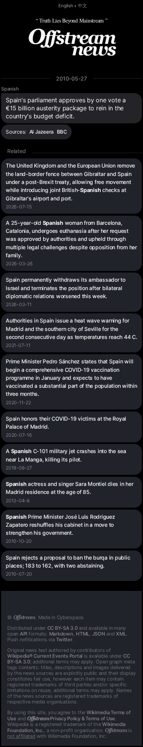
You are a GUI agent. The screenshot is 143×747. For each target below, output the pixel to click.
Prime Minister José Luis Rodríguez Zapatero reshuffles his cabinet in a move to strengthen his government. (60, 524)
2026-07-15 (19, 207)
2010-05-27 (71, 78)
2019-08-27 (19, 468)
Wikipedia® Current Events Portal (44, 656)
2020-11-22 (18, 402)
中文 (82, 5)
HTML (82, 634)
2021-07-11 (18, 345)
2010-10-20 (19, 541)
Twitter (64, 639)
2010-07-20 (19, 574)
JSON (98, 634)
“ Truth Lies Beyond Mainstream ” (72, 20)
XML (121, 634)
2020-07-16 (19, 435)
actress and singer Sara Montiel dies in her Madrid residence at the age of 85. (69, 488)
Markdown (61, 634)
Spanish (9, 89)
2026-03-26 (19, 263)
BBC (62, 132)
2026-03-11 (19, 304)
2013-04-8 (18, 500)
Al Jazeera (41, 132)
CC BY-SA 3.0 (62, 628)
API (23, 634)
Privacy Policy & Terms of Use (71, 718)
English (65, 5)
